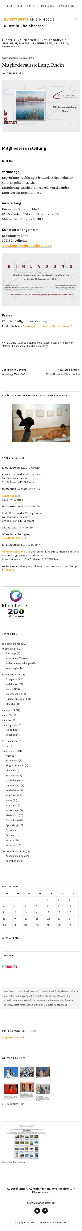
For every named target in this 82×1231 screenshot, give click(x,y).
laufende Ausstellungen (19, 663)
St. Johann (11, 830)
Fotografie (57, 40)
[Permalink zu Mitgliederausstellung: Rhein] (41, 131)
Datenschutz (67, 6)
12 (15, 912)
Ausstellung (12, 40)
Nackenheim (12, 810)
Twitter (37, 1213)
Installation (12, 684)
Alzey (8, 755)
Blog (10, 6)
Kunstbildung (13, 861)
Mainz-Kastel (13, 729)
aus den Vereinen (11, 643)
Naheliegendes (10, 725)
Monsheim (11, 805)
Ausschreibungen (15, 856)
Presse (5, 746)
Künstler (6, 720)
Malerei (25, 43)
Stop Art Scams (12, 1037)
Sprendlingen (13, 825)
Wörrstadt (11, 845)
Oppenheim (12, 820)
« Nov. (6, 938)
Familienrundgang (13, 551)
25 (4, 925)
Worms (10, 840)
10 (70, 906)
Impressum (48, 6)
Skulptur (61, 43)
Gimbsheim (12, 780)
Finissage (11, 653)
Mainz (9, 800)
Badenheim (12, 760)
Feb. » (17, 938)
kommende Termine (17, 658)
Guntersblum (13, 785)
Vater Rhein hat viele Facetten (46, 326)
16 (59, 912)
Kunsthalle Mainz (12, 538)
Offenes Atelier (10, 741)
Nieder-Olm (12, 815)
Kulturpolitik (8, 710)
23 (59, 918)
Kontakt (32, 6)
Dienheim (11, 770)
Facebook (45, 1213)
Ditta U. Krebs (15, 73)
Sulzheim (11, 835)
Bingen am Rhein (15, 765)
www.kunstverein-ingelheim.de (25, 245)
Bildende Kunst (35, 40)
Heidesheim (12, 790)
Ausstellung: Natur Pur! (14, 372)
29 (48, 925)
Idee (20, 6)
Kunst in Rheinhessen (24, 26)
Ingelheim (9, 43)
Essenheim (12, 775)
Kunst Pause (10, 495)
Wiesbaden (12, 734)
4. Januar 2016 (26, 58)
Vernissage (10, 46)
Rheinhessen (42, 43)
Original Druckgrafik (16, 699)
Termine (9, 570)
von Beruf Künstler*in (13, 851)
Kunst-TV (7, 715)
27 (25, 925)
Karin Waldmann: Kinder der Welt (63, 372)
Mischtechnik (13, 694)
